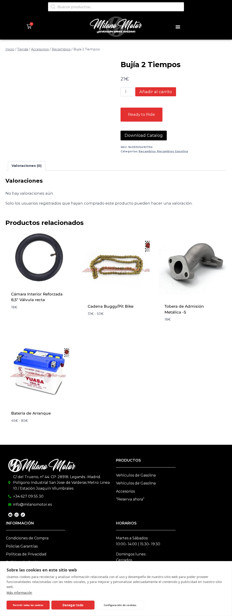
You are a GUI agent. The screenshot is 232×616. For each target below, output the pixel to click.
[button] (177, 26)
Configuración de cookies (120, 605)
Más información (19, 592)
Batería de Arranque (31, 413)
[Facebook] (10, 514)
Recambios (147, 151)
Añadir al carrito (155, 91)
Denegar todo (73, 605)
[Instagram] (16, 514)
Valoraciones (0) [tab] (27, 165)
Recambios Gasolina (172, 151)
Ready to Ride (141, 114)
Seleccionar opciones (33, 303)
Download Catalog (144, 135)
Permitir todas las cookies (28, 605)
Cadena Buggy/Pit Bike (110, 306)
